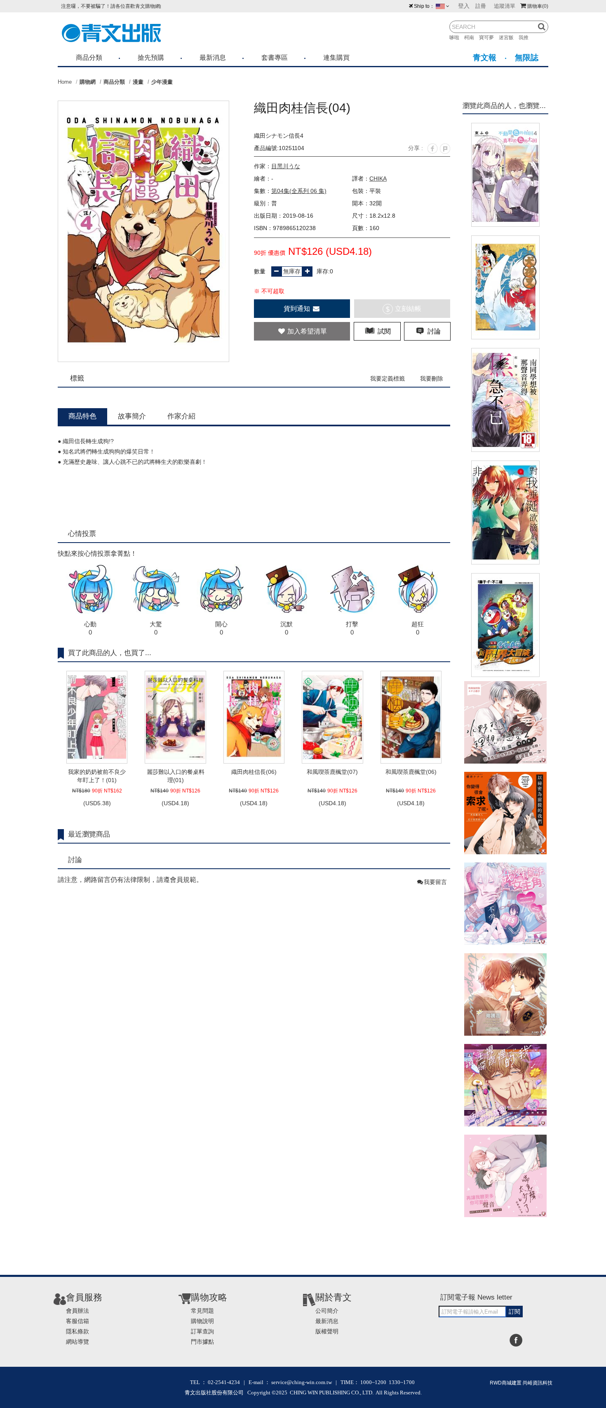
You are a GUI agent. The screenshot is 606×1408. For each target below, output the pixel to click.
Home (65, 82)
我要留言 (435, 882)
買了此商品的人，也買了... (109, 653)
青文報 (484, 57)
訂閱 (514, 1311)
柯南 (471, 37)
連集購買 (336, 57)
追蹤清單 (504, 6)
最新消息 (213, 57)
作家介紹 (181, 416)
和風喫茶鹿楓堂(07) (332, 772)
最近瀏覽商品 (89, 834)
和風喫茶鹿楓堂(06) (411, 772)
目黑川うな (285, 166)
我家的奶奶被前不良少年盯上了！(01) (97, 776)
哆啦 (456, 37)
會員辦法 (77, 1310)
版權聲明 (326, 1331)
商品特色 (82, 416)
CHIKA (378, 178)
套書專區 (274, 57)
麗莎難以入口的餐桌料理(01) (175, 776)
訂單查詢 (202, 1331)
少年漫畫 (162, 82)
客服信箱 (77, 1321)
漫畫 (138, 82)
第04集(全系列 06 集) (298, 191)
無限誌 (526, 57)
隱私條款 (77, 1331)
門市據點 (202, 1341)
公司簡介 (326, 1310)
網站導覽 (77, 1341)
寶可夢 (489, 37)
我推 (526, 37)
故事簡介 (132, 416)
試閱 (383, 331)
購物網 (88, 82)
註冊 (480, 6)
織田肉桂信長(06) (254, 772)
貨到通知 (298, 308)
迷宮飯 (509, 37)
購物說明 (202, 1321)
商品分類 (89, 57)
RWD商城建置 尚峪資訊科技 (521, 1383)
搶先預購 (151, 57)
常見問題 (202, 1310)
